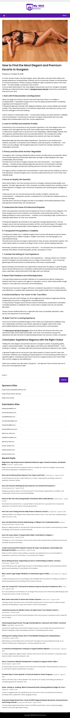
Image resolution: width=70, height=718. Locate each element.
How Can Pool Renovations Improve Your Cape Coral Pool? (23, 475)
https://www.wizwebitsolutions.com (14, 390)
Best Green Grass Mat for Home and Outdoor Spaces (21, 599)
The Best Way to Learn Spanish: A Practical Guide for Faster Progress (27, 674)
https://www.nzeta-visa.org (11, 394)
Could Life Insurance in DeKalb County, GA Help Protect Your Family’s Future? (30, 610)
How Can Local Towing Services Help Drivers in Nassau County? (25, 511)
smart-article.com (8, 446)
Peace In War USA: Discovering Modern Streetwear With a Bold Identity (27, 499)
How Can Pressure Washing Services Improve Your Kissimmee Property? (28, 486)
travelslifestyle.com (8, 417)
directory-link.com (8, 442)
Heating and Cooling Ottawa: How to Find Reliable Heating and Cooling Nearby (30, 636)
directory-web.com (8, 433)
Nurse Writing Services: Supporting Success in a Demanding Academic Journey (31, 561)
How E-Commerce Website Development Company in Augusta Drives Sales (29, 662)
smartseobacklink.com (9, 421)
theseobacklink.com (8, 425)
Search (4, 375)
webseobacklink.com (9, 408)
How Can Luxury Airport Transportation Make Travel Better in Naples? (27, 535)
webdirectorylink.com (9, 437)
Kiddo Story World (8, 398)
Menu (64, 15)
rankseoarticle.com (8, 450)
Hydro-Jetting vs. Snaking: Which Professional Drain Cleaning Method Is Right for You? (33, 687)
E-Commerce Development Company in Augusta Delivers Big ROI (25, 649)
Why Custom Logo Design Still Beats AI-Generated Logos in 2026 (25, 574)
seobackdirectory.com (9, 429)
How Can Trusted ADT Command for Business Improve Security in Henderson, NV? (31, 586)
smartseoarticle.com (9, 413)
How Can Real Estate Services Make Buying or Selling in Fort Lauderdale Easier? (30, 522)
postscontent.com (8, 454)
